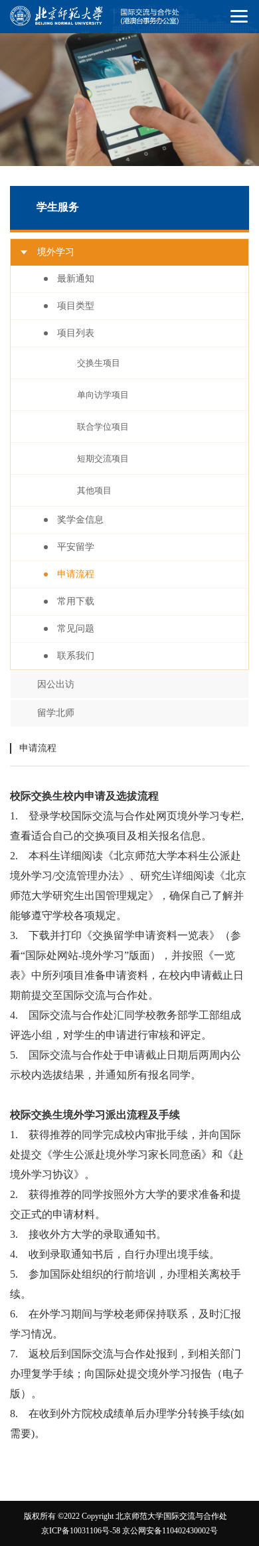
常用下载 (75, 601)
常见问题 (75, 629)
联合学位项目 (103, 427)
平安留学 (75, 547)
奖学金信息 (80, 520)
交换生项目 (98, 363)
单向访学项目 (103, 395)
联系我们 (75, 656)
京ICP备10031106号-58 (80, 1530)
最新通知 (75, 279)
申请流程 (75, 574)
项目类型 (75, 306)
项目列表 (75, 333)
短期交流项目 (103, 459)
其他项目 (94, 490)
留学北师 (55, 713)
